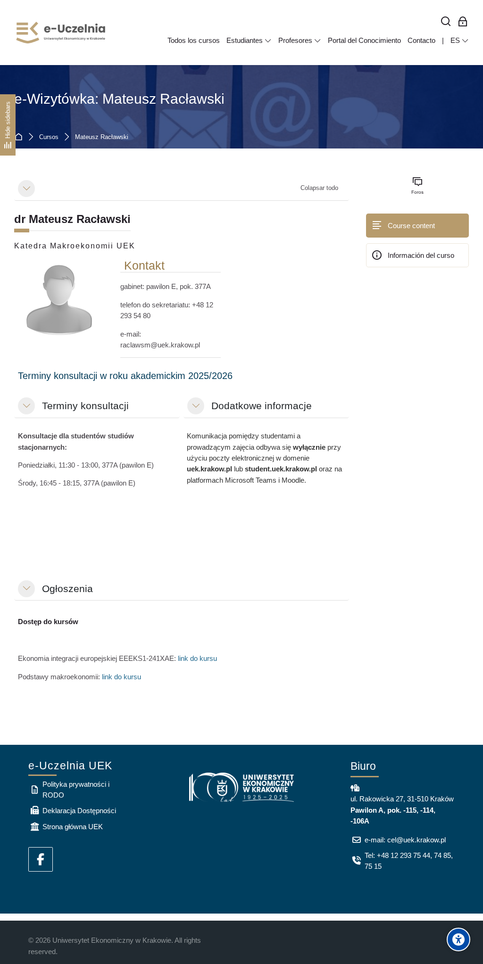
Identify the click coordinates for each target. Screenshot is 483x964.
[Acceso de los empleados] (463, 22)
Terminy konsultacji (85, 405)
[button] (26, 188)
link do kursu (197, 658)
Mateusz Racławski (101, 137)
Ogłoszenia (67, 588)
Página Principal (20, 137)
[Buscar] (446, 22)
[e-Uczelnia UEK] (61, 32)
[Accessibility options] (458, 939)
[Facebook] (40, 859)
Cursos (48, 137)
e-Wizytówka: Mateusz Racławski (119, 99)
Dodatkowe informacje (261, 405)
